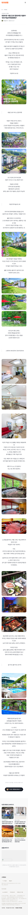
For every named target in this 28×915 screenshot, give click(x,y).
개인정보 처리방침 (18, 907)
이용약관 (3, 907)
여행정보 (5, 9)
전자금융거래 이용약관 (10, 907)
